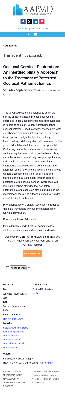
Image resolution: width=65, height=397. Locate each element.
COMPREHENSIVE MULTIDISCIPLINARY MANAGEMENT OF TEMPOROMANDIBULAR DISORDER (14, 378)
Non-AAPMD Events (13, 318)
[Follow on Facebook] (23, 21)
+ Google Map (45, 362)
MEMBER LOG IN (39, 28)
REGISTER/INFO (32, 253)
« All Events (10, 45)
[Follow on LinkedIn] (35, 21)
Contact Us (22, 28)
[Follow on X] (29, 21)
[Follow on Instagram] (41, 21)
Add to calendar (18, 267)
